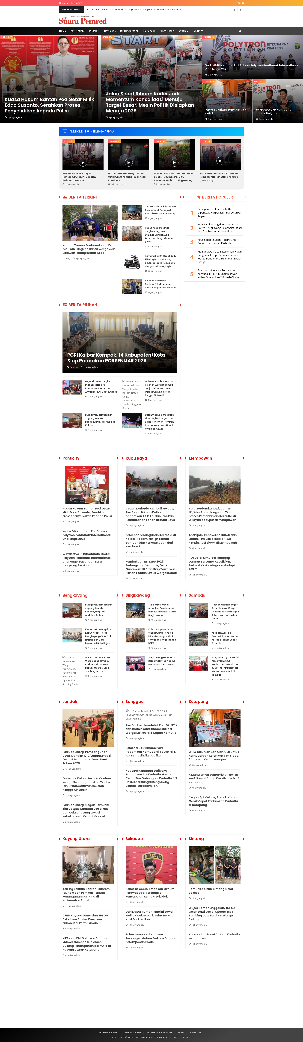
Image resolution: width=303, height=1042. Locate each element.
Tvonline (69, 141)
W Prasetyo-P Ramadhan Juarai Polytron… (274, 111)
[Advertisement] (151, 998)
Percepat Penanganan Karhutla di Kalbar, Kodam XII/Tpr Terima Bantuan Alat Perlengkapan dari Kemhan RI (151, 540)
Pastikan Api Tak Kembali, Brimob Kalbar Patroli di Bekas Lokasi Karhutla (225, 638)
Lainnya (198, 30)
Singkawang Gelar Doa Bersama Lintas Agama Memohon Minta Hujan (161, 661)
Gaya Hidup (167, 30)
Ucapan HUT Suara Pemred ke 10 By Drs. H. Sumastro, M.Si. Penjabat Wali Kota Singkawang (173, 177)
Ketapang (209, 81)
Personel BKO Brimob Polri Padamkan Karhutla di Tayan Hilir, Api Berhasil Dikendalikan (151, 751)
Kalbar (93, 30)
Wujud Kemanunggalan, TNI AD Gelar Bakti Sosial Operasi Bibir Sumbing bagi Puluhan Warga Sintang (212, 913)
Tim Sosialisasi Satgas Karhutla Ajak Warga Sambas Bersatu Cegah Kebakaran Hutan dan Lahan (225, 611)
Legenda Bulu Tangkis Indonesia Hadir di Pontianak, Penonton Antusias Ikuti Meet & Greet (101, 386)
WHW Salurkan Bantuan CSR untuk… (226, 111)
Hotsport (149, 30)
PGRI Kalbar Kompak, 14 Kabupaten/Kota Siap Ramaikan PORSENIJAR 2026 (116, 358)
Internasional (129, 30)
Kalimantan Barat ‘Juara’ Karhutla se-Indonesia (214, 936)
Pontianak (77, 30)
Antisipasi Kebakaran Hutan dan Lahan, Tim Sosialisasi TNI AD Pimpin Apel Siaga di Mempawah (213, 539)
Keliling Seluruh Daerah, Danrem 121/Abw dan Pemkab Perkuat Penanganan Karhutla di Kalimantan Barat (86, 894)
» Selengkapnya (102, 131)
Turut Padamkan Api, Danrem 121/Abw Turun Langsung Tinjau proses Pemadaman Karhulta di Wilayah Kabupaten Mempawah (212, 514)
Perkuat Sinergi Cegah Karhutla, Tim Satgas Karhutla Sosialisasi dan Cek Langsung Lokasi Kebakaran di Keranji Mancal (86, 810)
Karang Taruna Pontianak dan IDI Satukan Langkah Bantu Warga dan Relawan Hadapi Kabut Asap (88, 249)
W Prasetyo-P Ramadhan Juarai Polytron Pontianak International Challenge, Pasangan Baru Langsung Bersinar (86, 559)
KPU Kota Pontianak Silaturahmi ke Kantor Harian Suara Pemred (219, 175)
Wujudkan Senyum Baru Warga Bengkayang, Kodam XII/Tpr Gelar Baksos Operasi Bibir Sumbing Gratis (98, 664)
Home (62, 30)
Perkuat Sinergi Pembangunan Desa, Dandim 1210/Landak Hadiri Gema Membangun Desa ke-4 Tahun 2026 (86, 757)
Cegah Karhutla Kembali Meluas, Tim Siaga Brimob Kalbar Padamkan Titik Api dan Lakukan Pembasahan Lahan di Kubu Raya (150, 514)
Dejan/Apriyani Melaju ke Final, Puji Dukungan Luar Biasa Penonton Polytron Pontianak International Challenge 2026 (159, 421)
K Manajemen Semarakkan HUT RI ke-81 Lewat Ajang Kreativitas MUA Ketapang (214, 778)
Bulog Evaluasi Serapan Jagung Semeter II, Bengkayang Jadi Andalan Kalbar (100, 420)
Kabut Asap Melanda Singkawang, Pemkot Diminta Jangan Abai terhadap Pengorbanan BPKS (159, 234)
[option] (83, 162)
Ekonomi (184, 30)
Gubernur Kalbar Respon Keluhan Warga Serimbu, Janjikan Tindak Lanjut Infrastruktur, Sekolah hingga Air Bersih (159, 388)
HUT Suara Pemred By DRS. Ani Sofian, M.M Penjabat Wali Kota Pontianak (127, 177)
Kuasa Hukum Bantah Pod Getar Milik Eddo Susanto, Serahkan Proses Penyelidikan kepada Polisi (49, 105)
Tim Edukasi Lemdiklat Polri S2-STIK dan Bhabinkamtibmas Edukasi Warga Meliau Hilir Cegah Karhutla (151, 729)
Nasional (110, 30)
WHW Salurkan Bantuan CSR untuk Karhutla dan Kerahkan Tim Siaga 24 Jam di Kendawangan (214, 755)
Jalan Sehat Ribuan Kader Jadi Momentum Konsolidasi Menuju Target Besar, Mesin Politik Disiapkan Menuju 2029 (150, 102)
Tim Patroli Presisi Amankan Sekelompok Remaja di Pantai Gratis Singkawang (124, 9)
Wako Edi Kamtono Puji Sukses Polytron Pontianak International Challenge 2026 (252, 67)
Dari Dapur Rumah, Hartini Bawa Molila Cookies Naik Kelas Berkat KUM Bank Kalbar (149, 915)
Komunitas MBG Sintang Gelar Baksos (211, 891)
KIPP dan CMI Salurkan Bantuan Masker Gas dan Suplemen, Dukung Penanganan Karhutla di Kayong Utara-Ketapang (86, 944)
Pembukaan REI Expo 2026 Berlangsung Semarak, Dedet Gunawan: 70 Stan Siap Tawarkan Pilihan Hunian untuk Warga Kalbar (151, 567)
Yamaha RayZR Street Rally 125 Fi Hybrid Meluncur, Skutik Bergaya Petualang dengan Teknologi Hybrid (160, 261)
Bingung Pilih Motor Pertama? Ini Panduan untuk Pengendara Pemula (160, 284)
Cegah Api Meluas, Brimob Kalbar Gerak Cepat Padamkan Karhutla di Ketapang (213, 801)
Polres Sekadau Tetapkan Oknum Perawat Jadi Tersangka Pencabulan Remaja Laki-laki (150, 892)
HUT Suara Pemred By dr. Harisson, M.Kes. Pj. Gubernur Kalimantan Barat (80, 177)
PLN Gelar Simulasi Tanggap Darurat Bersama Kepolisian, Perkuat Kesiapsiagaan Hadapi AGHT (212, 563)
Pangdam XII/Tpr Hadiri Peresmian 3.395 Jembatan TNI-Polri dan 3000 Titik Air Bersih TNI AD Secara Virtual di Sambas (225, 666)
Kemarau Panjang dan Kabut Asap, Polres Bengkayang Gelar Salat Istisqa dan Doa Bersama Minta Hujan (99, 636)
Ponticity (6, 37)
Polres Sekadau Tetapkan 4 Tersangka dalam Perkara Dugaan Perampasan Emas (151, 938)
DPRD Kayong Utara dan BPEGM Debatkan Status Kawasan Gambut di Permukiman (85, 919)
